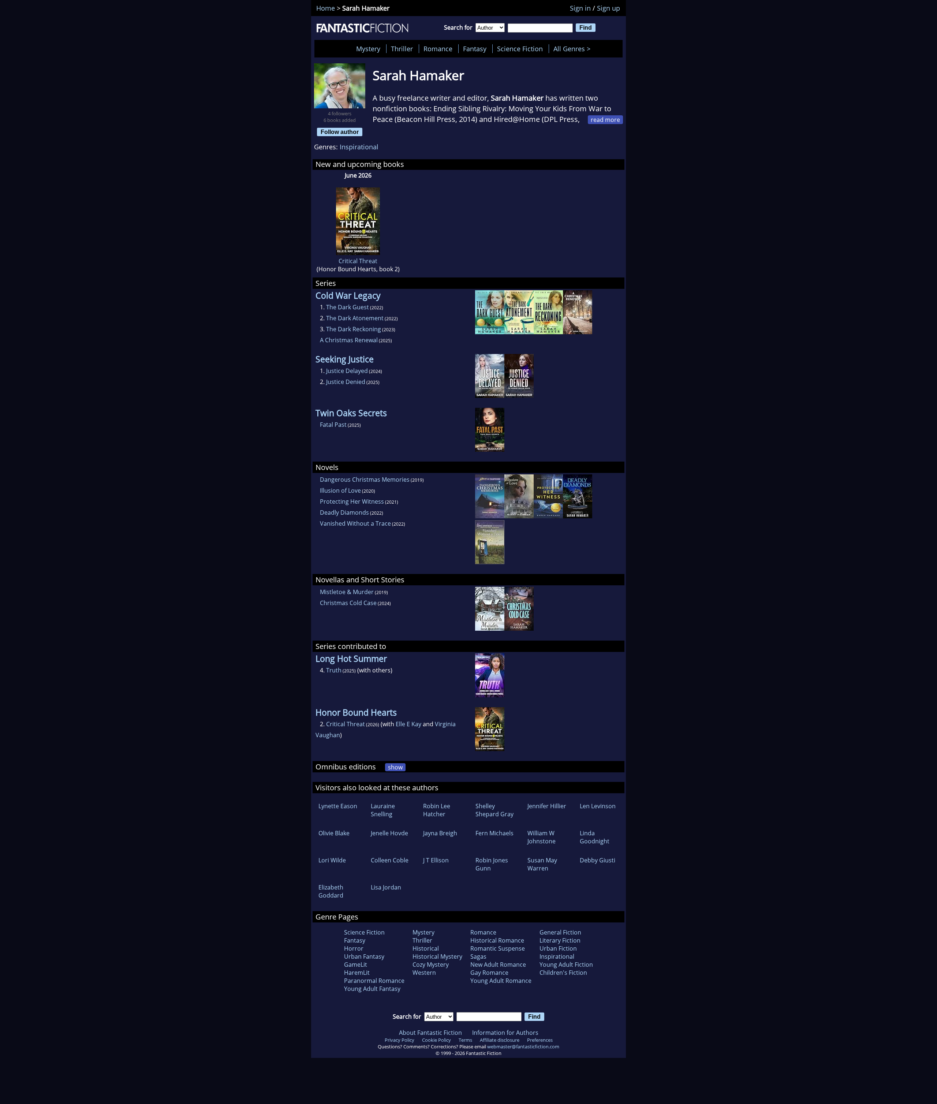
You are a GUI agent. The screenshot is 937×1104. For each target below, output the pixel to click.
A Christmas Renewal (349, 340)
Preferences (540, 1040)
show (395, 767)
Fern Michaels (494, 833)
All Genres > (573, 48)
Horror (353, 948)
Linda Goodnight (594, 837)
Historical (425, 948)
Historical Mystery (437, 956)
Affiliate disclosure (499, 1040)
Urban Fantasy (364, 956)
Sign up (608, 8)
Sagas (478, 956)
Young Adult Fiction (566, 965)
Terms (465, 1040)
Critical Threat (358, 261)
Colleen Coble (389, 860)
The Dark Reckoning (353, 329)
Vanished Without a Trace (355, 523)
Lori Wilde (332, 860)
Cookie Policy (436, 1040)
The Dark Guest (347, 307)
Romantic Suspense (497, 948)
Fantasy (474, 48)
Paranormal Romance (374, 981)
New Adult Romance (498, 965)
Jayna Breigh (440, 833)
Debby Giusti (597, 860)
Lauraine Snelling (383, 810)
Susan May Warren (542, 864)
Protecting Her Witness (352, 501)
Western (424, 973)
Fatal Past (333, 425)
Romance (437, 48)
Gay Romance (489, 973)
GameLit (355, 965)
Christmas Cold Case (348, 603)
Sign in (580, 8)
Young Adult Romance (500, 981)
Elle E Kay (408, 724)
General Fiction (560, 932)
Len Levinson (598, 806)
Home (325, 8)
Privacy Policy (399, 1040)
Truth (333, 670)
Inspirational (359, 146)
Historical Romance (497, 940)
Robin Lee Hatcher (436, 810)
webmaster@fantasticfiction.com (523, 1046)
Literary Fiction (560, 940)
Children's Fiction (563, 973)
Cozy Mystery (430, 965)
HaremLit (357, 973)
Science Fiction (520, 48)
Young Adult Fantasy (372, 989)
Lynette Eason (337, 806)
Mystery (368, 48)
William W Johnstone (541, 837)
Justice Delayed (347, 371)
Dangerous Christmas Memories (365, 479)
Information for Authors (505, 1033)
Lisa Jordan (386, 887)
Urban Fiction (558, 948)
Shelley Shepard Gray (494, 810)
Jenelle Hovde (389, 833)
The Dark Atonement (355, 318)
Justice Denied (345, 382)
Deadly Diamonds (344, 512)
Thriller (402, 48)
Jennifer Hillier (546, 806)
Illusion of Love (340, 490)
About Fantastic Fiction (430, 1033)
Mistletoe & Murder (347, 592)
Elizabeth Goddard (330, 891)
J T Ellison (436, 860)
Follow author (340, 131)
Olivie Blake (334, 833)
